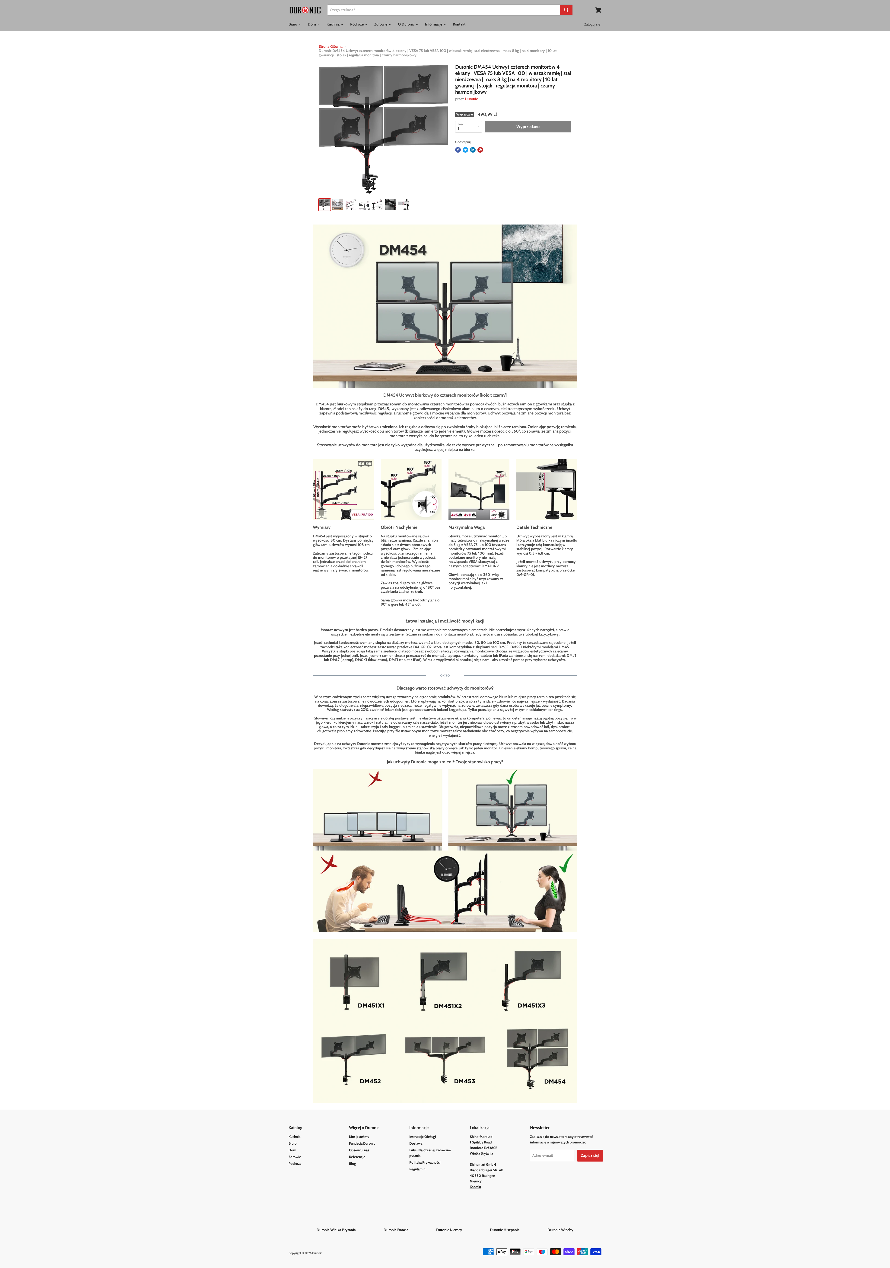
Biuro (293, 24)
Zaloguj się (592, 24)
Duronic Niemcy (462, 1230)
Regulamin (417, 1169)
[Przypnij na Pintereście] (480, 150)
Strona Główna (331, 47)
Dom (312, 24)
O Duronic (406, 24)
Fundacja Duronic (362, 1143)
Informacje (434, 24)
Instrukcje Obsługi (422, 1137)
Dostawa (415, 1143)
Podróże (357, 24)
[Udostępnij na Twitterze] (465, 150)
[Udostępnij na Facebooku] (458, 150)
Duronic (471, 99)
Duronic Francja (409, 1230)
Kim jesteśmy (359, 1137)
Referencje (357, 1157)
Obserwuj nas (359, 1150)
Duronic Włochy (560, 1230)
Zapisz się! (590, 1155)
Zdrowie (381, 24)
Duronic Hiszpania (518, 1230)
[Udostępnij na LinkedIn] (473, 150)
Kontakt (459, 24)
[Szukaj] (566, 10)
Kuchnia (333, 24)
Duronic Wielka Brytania (350, 1230)
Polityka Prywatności (425, 1162)
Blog (352, 1164)
